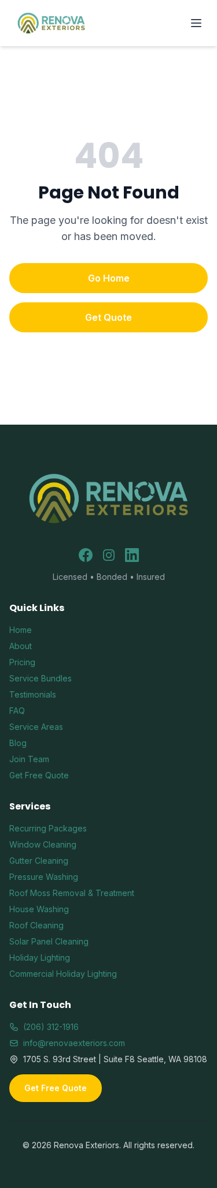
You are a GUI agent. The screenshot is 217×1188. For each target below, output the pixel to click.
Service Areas (36, 727)
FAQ (17, 710)
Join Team (29, 759)
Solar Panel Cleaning (49, 941)
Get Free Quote (39, 775)
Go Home (109, 278)
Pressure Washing (43, 877)
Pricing (22, 662)
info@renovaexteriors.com (74, 1043)
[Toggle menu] (196, 23)
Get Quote (108, 317)
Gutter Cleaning (38, 860)
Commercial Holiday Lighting (63, 974)
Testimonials (32, 694)
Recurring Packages (48, 828)
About (20, 646)
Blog (18, 743)
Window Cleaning (42, 844)
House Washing (39, 909)
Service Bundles (40, 678)
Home (20, 630)
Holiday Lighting (39, 957)
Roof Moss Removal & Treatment (71, 893)
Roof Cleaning (36, 925)
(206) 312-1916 (51, 1027)
